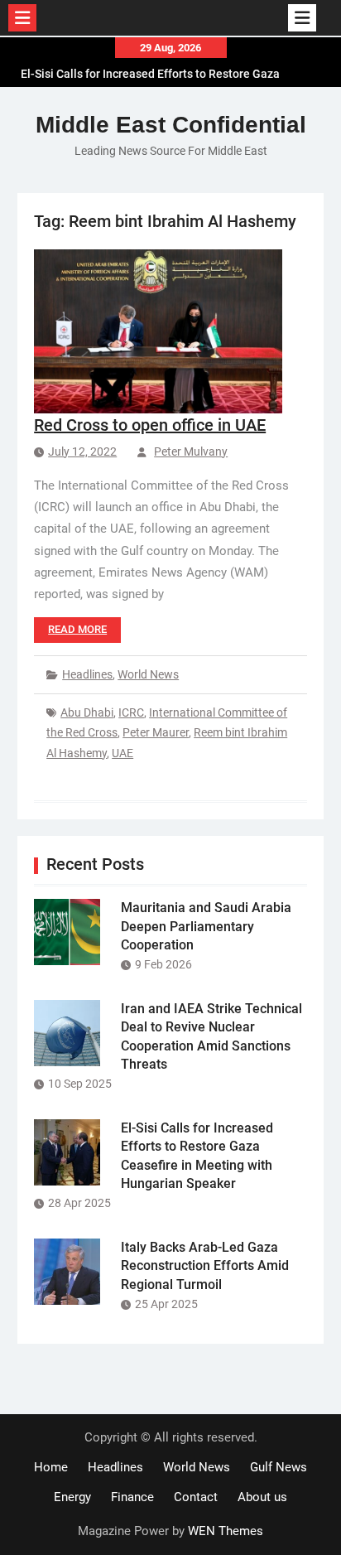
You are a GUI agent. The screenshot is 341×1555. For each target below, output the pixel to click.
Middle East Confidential (171, 125)
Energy (72, 1497)
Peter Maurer (155, 732)
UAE (122, 753)
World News (148, 674)
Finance (132, 1497)
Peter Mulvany (191, 451)
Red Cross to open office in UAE (150, 425)
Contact (196, 1497)
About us (262, 1497)
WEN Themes (225, 1531)
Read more (77, 629)
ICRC (131, 712)
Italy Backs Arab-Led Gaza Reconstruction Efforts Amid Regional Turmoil (205, 1265)
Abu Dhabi (86, 712)
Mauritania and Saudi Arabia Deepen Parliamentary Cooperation (206, 926)
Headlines (87, 674)
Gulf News (278, 1467)
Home (51, 1467)
